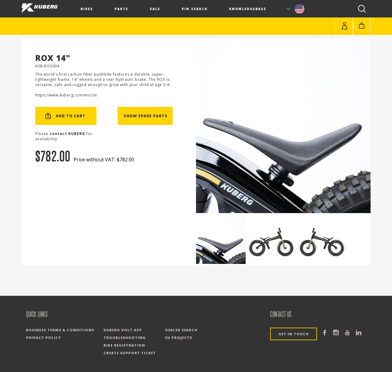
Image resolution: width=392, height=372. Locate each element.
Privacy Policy (43, 337)
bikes (87, 9)
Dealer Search (181, 330)
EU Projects (178, 337)
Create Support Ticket (130, 353)
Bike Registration (124, 345)
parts (121, 9)
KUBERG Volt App (123, 330)
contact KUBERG (67, 133)
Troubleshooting (125, 337)
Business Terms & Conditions (60, 330)
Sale (155, 9)
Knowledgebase (247, 9)
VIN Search (195, 9)
